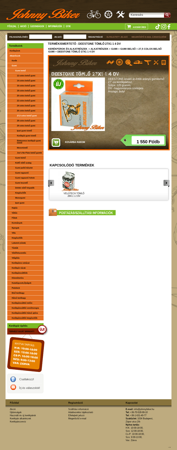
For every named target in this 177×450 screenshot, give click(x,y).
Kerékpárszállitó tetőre (22, 303)
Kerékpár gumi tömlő (26, 136)
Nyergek (15, 228)
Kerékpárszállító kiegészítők (24, 318)
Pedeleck (16, 288)
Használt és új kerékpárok (23, 415)
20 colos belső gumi (26, 96)
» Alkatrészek (98, 48)
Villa (14, 233)
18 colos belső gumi (26, 91)
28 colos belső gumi (26, 121)
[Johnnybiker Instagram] (163, 26)
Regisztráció (75, 402)
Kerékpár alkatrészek (108, 14)
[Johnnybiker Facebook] (168, 26)
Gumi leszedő (21, 183)
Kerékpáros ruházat (21, 263)
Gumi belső (20, 71)
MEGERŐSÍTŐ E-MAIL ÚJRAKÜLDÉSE (149, 37)
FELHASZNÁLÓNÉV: (18, 37)
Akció (23, 26)
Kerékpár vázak (19, 268)
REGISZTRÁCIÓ (95, 37)
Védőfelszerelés (19, 253)
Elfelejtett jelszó (76, 415)
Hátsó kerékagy (19, 298)
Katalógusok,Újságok (21, 283)
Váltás (14, 213)
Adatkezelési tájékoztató (80, 412)
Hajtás (14, 208)
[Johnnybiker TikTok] (157, 26)
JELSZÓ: (58, 37)
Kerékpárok (15, 51)
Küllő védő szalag (23, 163)
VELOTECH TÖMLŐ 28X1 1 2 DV (74, 194)
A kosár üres (139, 27)
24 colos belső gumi (26, 106)
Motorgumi (20, 198)
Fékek (14, 218)
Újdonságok (37, 26)
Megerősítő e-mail (77, 418)
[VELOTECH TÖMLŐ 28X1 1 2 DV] (74, 181)
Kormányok (17, 223)
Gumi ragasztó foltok (25, 178)
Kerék (14, 61)
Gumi (14, 66)
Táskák (15, 248)
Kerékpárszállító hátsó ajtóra (25, 313)
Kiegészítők (20, 193)
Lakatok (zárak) (19, 243)
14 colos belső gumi (26, 81)
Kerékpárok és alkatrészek (67, 48)
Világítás (16, 258)
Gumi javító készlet (24, 168)
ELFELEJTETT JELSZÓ (117, 37)
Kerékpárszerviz (120, 14)
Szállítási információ (78, 409)
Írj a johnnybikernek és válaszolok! (25, 388)
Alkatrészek (15, 56)
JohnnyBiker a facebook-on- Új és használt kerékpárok (25, 378)
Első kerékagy (18, 293)
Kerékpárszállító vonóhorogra (25, 308)
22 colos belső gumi (26, 101)
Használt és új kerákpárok (94, 14)
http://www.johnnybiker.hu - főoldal (43, 15)
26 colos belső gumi (26, 111)
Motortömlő (22, 148)
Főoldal (11, 26)
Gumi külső (20, 158)
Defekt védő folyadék (24, 188)
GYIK (68, 26)
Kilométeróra (18, 278)
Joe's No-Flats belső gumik (29, 153)
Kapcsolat (132, 402)
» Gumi (113, 48)
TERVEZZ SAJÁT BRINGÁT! (21, 331)
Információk (55, 26)
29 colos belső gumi (26, 126)
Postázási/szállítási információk (82, 212)
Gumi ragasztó (22, 173)
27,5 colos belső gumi (27, 116)
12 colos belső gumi (26, 76)
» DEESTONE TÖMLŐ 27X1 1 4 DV (75, 51)
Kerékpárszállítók (19, 273)
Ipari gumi (19, 203)
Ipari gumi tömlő (24, 131)
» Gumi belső (127, 48)
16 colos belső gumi (26, 86)
